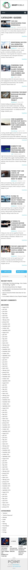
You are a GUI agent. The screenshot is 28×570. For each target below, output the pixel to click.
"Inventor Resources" (7, 515)
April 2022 (4, 416)
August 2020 (5, 458)
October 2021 (5, 429)
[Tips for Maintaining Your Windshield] (5, 23)
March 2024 (5, 368)
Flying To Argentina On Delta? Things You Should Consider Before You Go (18, 200)
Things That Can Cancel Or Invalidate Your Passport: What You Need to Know (18, 175)
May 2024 (4, 364)
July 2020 (4, 460)
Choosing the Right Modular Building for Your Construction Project (19, 96)
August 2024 (5, 357)
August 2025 (5, 332)
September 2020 (6, 456)
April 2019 (4, 475)
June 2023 (4, 387)
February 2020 (5, 471)
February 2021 (5, 446)
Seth (12, 77)
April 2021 (4, 441)
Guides (4, 519)
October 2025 (5, 328)
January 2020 (5, 473)
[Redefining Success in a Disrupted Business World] (5, 45)
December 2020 (6, 450)
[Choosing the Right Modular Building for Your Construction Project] (5, 95)
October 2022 (5, 404)
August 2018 (5, 492)
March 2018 (5, 502)
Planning (4, 523)
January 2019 (5, 481)
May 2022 (4, 414)
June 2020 (4, 462)
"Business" (4, 513)
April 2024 (4, 366)
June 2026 (4, 311)
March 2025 (5, 343)
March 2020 (5, 469)
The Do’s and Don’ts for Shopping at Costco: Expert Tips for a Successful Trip (19, 250)
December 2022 (6, 399)
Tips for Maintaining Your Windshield (18, 23)
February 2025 (5, 345)
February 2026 (5, 319)
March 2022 (5, 418)
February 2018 (5, 504)
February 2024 (5, 370)
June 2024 (4, 362)
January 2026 (5, 322)
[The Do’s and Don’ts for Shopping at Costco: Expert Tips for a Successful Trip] (5, 249)
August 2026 (5, 307)
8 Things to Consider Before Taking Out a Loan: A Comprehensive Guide (18, 225)
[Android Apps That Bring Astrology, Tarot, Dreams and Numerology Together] (5, 541)
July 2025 (4, 334)
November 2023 (6, 376)
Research (4, 528)
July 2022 (4, 410)
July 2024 (4, 359)
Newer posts (20, 271)
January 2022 (5, 422)
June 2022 (4, 412)
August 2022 (5, 408)
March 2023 (5, 393)
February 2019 (5, 479)
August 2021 (5, 433)
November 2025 (6, 326)
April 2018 (4, 500)
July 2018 (4, 494)
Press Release (5, 525)
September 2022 (6, 406)
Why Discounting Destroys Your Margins (12, 287)
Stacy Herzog (14, 131)
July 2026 (4, 309)
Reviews (4, 530)
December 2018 (6, 483)
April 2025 (4, 341)
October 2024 (5, 353)
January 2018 (5, 507)
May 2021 (4, 439)
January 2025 (5, 347)
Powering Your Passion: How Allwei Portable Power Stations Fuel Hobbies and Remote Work (18, 70)
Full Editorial (13, 48)
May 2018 (4, 498)
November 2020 (6, 452)
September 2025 (6, 330)
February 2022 (5, 420)
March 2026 (5, 317)
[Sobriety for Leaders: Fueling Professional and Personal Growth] (5, 148)
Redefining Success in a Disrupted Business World (19, 44)
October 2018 (5, 488)
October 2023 (5, 378)
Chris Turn (13, 27)
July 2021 (4, 435)
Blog (14, 568)
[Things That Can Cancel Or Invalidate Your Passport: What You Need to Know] (5, 173)
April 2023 (4, 391)
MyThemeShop (17, 566)
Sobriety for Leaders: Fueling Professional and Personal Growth (18, 149)
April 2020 (4, 467)
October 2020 (5, 454)
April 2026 (4, 315)
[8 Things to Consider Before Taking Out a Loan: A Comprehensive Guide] (5, 223)
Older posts (7, 271)
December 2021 (6, 425)
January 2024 (5, 372)
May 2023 (4, 389)
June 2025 (4, 336)
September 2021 (6, 431)
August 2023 (5, 383)
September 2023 (6, 380)
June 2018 (4, 496)
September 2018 (6, 490)
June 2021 (4, 437)
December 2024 (6, 349)
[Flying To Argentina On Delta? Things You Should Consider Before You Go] (5, 198)
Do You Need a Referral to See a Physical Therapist (14, 296)
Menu (3, 12)
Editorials (4, 517)
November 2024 (6, 351)
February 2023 (5, 395)
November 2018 (6, 486)
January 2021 (5, 448)
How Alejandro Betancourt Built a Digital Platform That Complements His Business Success (18, 124)
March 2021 (5, 444)
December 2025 (6, 324)
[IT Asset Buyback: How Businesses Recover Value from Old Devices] (23, 541)
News (3, 521)
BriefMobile (15, 564)
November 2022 (6, 401)
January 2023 (5, 397)
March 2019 (5, 477)
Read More (24, 36)
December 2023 (6, 374)
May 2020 (4, 465)
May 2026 (4, 313)
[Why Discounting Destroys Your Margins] (14, 541)
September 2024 (6, 355)
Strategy (4, 532)
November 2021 (6, 427)
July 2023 (4, 385)
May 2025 (4, 338)
